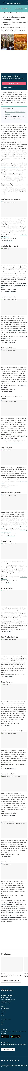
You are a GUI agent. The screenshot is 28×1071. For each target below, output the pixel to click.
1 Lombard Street (10, 342)
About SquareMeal (5, 1008)
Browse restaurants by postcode (8, 999)
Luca (7, 487)
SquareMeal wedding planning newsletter (11, 917)
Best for (3, 973)
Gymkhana (8, 856)
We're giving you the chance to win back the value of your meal (14, 2)
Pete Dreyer (21, 27)
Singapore (3, 1022)
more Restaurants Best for (11, 981)
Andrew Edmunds (10, 815)
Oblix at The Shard (10, 768)
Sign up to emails (8, 1049)
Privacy (2, 1015)
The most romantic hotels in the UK (13, 119)
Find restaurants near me (6, 1001)
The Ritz (8, 897)
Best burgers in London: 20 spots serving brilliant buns (11, 976)
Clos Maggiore (9, 240)
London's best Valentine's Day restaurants (15, 116)
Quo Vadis (8, 582)
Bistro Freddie (9, 676)
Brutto (7, 725)
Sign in (11, 87)
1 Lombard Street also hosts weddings (16, 330)
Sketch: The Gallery (11, 291)
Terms (2, 1013)
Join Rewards (18, 8)
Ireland (2, 1021)
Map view (22, 30)
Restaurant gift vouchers (6, 997)
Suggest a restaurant (5, 1002)
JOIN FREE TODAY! (14, 83)
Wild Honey (9, 391)
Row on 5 (8, 631)
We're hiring (3, 1012)
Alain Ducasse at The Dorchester (14, 442)
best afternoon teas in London (16, 912)
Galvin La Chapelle (10, 536)
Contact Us (3, 1010)
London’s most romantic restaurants (10, 167)
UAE (1, 1024)
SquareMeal (6, 8)
